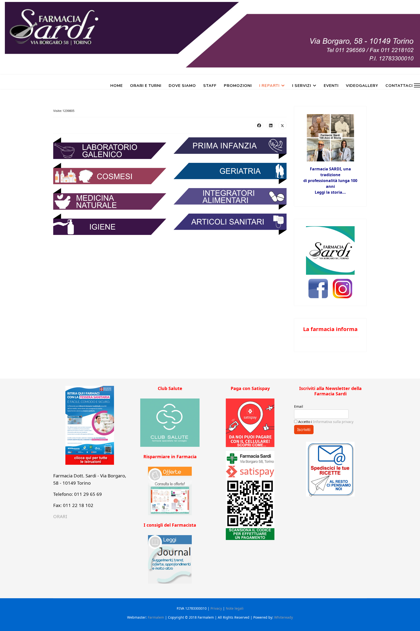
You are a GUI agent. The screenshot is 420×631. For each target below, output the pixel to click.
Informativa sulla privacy (333, 421)
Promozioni (238, 85)
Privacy (216, 608)
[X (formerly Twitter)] (282, 125)
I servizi (301, 85)
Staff (210, 85)
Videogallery (362, 85)
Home (116, 85)
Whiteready (283, 617)
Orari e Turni (145, 85)
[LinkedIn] (271, 125)
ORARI (60, 516)
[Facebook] (259, 125)
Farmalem (156, 617)
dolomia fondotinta (210, 371)
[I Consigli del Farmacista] (169, 559)
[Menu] (417, 85)
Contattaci (399, 85)
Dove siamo (182, 85)
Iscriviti (303, 429)
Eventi (331, 85)
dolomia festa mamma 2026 (210, 362)
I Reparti (269, 85)
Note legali (235, 608)
